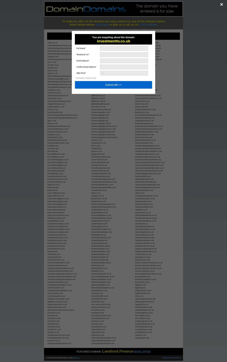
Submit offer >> (113, 85)
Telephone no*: (82, 55)
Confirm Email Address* (86, 67)
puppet (3, 1)
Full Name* (81, 48)
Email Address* (82, 61)
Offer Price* (81, 73)
